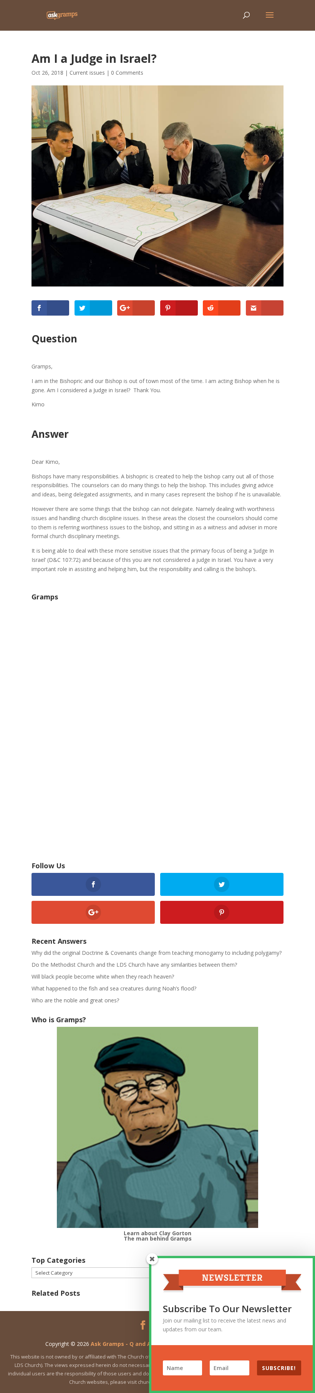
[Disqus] (158, 738)
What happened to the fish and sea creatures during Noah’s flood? (114, 988)
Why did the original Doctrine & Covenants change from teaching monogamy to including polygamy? (157, 952)
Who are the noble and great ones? (75, 1000)
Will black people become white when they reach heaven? (103, 976)
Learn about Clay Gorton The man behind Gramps (158, 1235)
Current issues (87, 72)
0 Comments (127, 72)
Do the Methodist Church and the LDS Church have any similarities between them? (134, 964)
